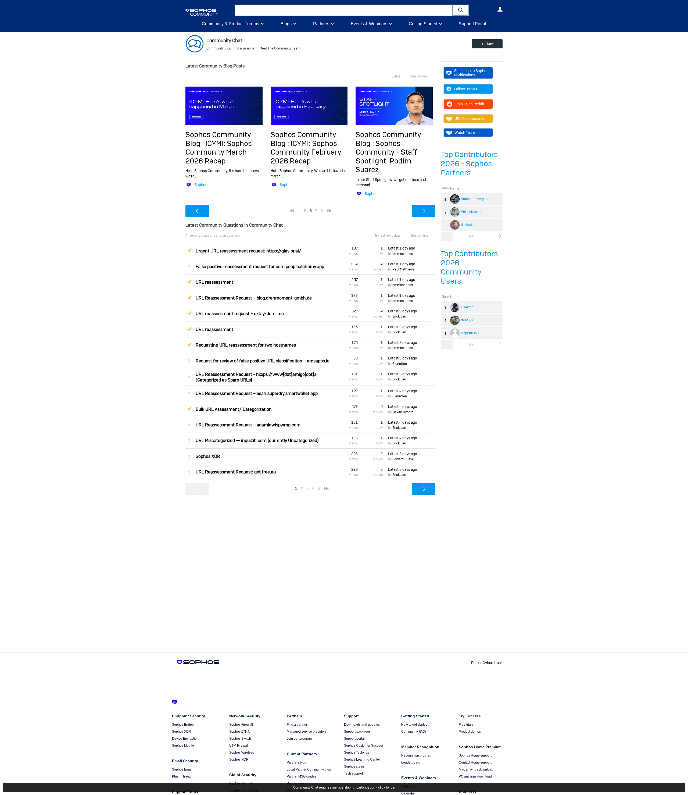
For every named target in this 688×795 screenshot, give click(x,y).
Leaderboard (410, 762)
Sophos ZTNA (239, 731)
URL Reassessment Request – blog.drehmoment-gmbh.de (254, 298)
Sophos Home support (475, 755)
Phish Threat (181, 776)
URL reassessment (214, 282)
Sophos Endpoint (184, 724)
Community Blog (218, 48)
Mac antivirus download (476, 769)
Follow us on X (466, 89)
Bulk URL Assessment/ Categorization (234, 409)
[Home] (208, 12)
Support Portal (472, 24)
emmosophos (402, 254)
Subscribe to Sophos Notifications (471, 72)
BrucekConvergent (475, 199)
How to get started (414, 724)
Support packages (357, 731)
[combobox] (343, 10)
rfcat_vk (467, 320)
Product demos (470, 731)
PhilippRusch (471, 212)
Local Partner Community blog (309, 769)
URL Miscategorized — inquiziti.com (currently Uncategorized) (257, 440)
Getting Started (423, 24)
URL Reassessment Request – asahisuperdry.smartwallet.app (257, 393)
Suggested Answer (189, 250)
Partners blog (296, 762)
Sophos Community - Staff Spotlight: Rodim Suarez (386, 156)
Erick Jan (399, 316)
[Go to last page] (471, 236)
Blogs (286, 24)
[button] (461, 10)
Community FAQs (414, 731)
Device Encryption (185, 738)
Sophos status (354, 766)
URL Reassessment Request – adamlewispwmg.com (248, 425)
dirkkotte (467, 225)
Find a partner (297, 724)
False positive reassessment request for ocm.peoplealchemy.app (260, 266)
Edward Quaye (403, 459)
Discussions (245, 48)
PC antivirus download (475, 776)
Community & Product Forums (230, 24)
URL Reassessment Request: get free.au (236, 472)
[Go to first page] (292, 210)
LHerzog (467, 307)
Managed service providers (307, 731)
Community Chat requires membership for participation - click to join (344, 787)
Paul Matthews (403, 269)
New (490, 44)
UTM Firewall (239, 745)
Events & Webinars (369, 24)
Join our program (299, 738)
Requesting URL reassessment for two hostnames (246, 345)
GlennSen (399, 364)
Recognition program (416, 755)
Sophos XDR (208, 456)
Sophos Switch (240, 738)
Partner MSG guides (301, 776)
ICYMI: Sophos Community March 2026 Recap (218, 152)
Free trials (466, 724)
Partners (321, 24)
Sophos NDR (239, 759)
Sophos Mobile (183, 745)
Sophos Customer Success (364, 745)
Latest (401, 248)
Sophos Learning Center (362, 759)
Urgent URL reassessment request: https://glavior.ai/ (248, 251)
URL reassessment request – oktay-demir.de (240, 313)
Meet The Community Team (280, 48)
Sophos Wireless (241, 752)
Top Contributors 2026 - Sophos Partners (469, 163)
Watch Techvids (467, 132)
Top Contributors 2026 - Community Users (469, 267)
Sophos (201, 184)
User (500, 9)
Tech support (353, 773)
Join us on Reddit (470, 104)
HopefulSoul (470, 333)
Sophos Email (182, 769)
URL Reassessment (470, 118)
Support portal (354, 738)
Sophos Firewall (241, 724)
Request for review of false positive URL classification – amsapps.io (262, 361)
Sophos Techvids (356, 752)
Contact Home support (475, 762)
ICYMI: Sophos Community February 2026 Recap (306, 152)
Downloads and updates (362, 724)
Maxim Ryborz (402, 412)
